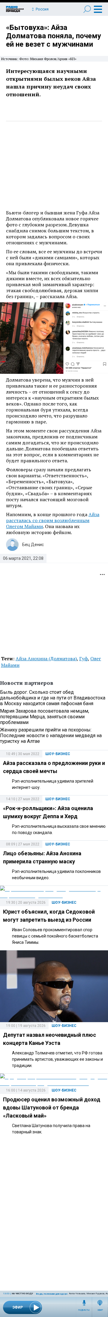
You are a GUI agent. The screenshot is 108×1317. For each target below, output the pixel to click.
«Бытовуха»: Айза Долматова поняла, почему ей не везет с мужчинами (53, 35)
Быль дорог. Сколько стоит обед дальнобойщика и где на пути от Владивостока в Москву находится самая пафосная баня (52, 697)
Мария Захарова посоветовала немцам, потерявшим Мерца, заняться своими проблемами (44, 716)
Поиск (87, 9)
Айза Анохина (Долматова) (46, 658)
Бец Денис (33, 544)
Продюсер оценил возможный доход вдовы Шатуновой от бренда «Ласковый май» (51, 1107)
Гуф (83, 658)
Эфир (100, 1310)
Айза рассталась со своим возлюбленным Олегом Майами (52, 520)
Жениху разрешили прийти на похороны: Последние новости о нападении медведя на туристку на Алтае (51, 735)
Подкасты (84, 1310)
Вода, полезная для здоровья (54, 1293)
